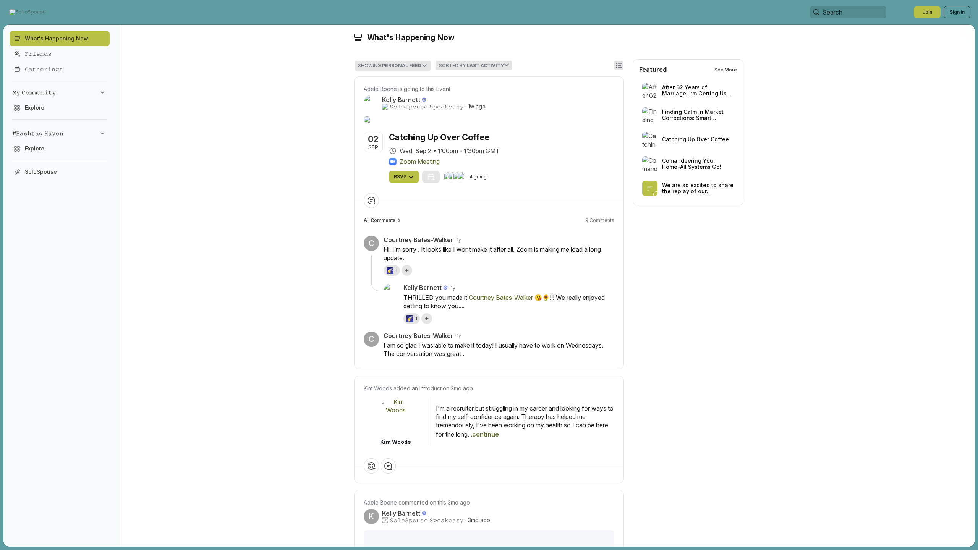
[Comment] (371, 200)
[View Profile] (395, 416)
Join (927, 12)
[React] (371, 466)
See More (725, 70)
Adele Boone (380, 89)
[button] (28, 12)
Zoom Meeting (420, 161)
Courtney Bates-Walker (501, 297)
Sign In (957, 12)
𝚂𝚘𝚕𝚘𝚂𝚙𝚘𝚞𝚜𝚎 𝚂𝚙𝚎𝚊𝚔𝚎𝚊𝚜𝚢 (427, 107)
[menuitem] (60, 100)
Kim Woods (378, 388)
